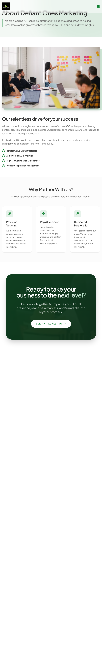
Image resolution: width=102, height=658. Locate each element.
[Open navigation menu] (98, 6)
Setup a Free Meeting (49, 323)
